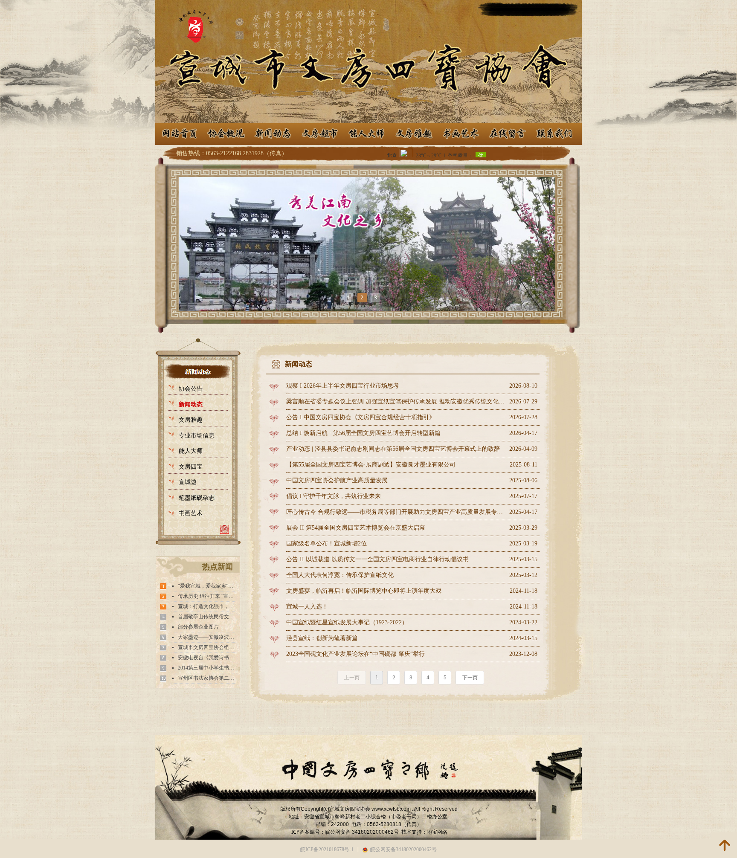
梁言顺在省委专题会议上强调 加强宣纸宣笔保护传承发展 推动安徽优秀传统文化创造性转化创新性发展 (395, 401)
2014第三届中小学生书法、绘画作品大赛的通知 (206, 668)
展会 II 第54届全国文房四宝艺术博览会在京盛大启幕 (355, 528)
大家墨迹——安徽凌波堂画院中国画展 (206, 637)
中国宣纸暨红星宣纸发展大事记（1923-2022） (347, 622)
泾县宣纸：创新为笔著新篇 (322, 638)
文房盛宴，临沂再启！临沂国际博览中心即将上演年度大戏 (363, 591)
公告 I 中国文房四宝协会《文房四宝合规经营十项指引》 (360, 417)
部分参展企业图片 (198, 627)
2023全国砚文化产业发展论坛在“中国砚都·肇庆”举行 (355, 654)
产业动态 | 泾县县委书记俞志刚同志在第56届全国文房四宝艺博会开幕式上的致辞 (393, 449)
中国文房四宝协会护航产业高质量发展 (337, 480)
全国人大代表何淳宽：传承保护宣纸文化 (340, 575)
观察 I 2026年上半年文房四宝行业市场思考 (342, 386)
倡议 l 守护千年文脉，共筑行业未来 (333, 496)
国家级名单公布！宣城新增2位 (326, 543)
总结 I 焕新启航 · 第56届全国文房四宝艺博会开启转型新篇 (363, 433)
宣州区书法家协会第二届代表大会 (206, 678)
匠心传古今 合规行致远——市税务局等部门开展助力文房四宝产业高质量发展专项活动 (395, 512)
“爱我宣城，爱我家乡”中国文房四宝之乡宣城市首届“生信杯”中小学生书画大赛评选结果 (206, 586)
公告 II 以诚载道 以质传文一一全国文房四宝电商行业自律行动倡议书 (377, 559)
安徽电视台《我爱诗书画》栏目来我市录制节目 (206, 658)
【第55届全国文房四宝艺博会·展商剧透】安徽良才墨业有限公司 (371, 464)
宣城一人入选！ (307, 606)
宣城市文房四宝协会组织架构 (206, 647)
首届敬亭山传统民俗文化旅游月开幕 (206, 617)
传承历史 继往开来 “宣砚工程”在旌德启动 (206, 596)
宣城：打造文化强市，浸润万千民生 (206, 606)
